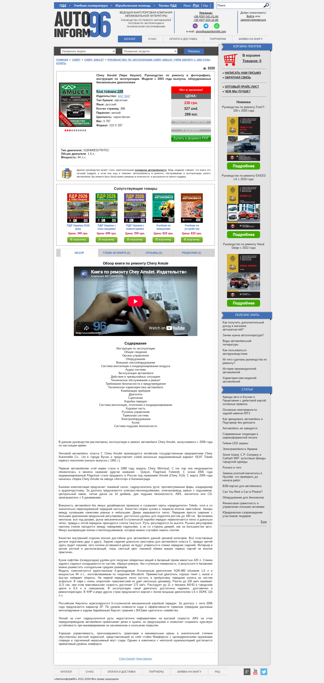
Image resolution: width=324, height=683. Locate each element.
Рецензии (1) (191, 252)
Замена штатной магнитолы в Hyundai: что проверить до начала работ (242, 477)
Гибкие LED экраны (235, 443)
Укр (205, 5)
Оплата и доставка (183, 39)
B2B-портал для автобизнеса (242, 486)
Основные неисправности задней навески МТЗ (240, 411)
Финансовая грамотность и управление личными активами (243, 505)
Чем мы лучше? (238, 91)
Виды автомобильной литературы (237, 342)
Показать (194, 51)
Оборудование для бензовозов (243, 497)
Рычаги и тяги (232, 467)
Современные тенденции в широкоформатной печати (240, 435)
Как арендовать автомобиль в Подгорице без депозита (243, 420)
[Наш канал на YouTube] (255, 671)
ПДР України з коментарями (135, 227)
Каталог (130, 39)
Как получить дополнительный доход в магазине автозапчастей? (243, 326)
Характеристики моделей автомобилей (239, 379)
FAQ (217, 671)
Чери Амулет (144, 658)
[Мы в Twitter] (263, 671)
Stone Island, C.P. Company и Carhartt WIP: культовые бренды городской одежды (244, 458)
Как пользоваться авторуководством (235, 352)
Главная (62, 59)
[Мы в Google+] (247, 671)
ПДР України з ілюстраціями (107, 227)
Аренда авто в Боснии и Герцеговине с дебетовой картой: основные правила (245, 400)
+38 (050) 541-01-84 (206, 16)
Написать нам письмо (243, 73)
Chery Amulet (94, 59)
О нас (152, 39)
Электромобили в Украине (240, 449)
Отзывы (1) (154, 252)
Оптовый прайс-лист (242, 86)
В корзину (78, 239)
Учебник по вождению (163, 227)
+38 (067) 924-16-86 (206, 20)
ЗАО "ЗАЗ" (124, 96)
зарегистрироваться (253, 19)
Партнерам (218, 39)
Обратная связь (238, 77)
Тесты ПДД (167, 5)
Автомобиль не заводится (240, 428)
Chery (76, 59)
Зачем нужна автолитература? (243, 335)
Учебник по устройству (191, 227)
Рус (196, 5)
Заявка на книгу (250, 39)
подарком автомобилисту (151, 170)
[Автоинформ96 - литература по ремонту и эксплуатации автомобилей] (83, 24)
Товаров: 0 (251, 61)
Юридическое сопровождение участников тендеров (243, 514)
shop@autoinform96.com (211, 31)
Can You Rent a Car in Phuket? (243, 491)
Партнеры (156, 671)
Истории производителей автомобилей (239, 370)
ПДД (63, 5)
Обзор (79, 252)
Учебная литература (91, 5)
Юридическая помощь (133, 5)
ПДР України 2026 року (78, 227)
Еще (264, 521)
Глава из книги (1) (116, 252)
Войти (250, 16)
